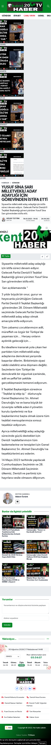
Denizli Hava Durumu (38, 697)
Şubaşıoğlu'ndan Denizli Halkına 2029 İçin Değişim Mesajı (37, 557)
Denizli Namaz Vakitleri (13, 703)
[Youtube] (34, 688)
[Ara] (48, 6)
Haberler (5, 183)
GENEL (41, 16)
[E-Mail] (17, 502)
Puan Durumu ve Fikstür (13, 711)
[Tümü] (48, 639)
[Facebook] (17, 688)
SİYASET (17, 16)
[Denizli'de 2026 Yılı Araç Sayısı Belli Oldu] (13, 547)
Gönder (7, 625)
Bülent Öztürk (21, 497)
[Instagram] (26, 688)
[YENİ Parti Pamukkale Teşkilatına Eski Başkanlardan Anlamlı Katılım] (13, 522)
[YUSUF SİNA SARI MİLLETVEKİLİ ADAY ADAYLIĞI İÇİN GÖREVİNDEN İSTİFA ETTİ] (25, 238)
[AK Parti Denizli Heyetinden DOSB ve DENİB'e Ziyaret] (13, 570)
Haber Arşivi (34, 717)
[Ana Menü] (3, 6)
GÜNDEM (6, 16)
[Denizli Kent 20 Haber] (25, 6)
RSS (9, 728)
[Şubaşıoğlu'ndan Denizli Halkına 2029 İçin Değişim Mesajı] (38, 547)
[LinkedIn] (30, 688)
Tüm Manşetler (35, 711)
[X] (21, 688)
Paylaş (7, 256)
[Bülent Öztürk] (7, 498)
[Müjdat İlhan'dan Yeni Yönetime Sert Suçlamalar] (38, 570)
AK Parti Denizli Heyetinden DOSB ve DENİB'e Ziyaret (10, 580)
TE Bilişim (31, 735)
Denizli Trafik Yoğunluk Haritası (37, 704)
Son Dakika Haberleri (12, 717)
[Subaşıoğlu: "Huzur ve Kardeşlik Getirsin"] (38, 522)
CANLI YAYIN (29, 16)
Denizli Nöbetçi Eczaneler (14, 697)
